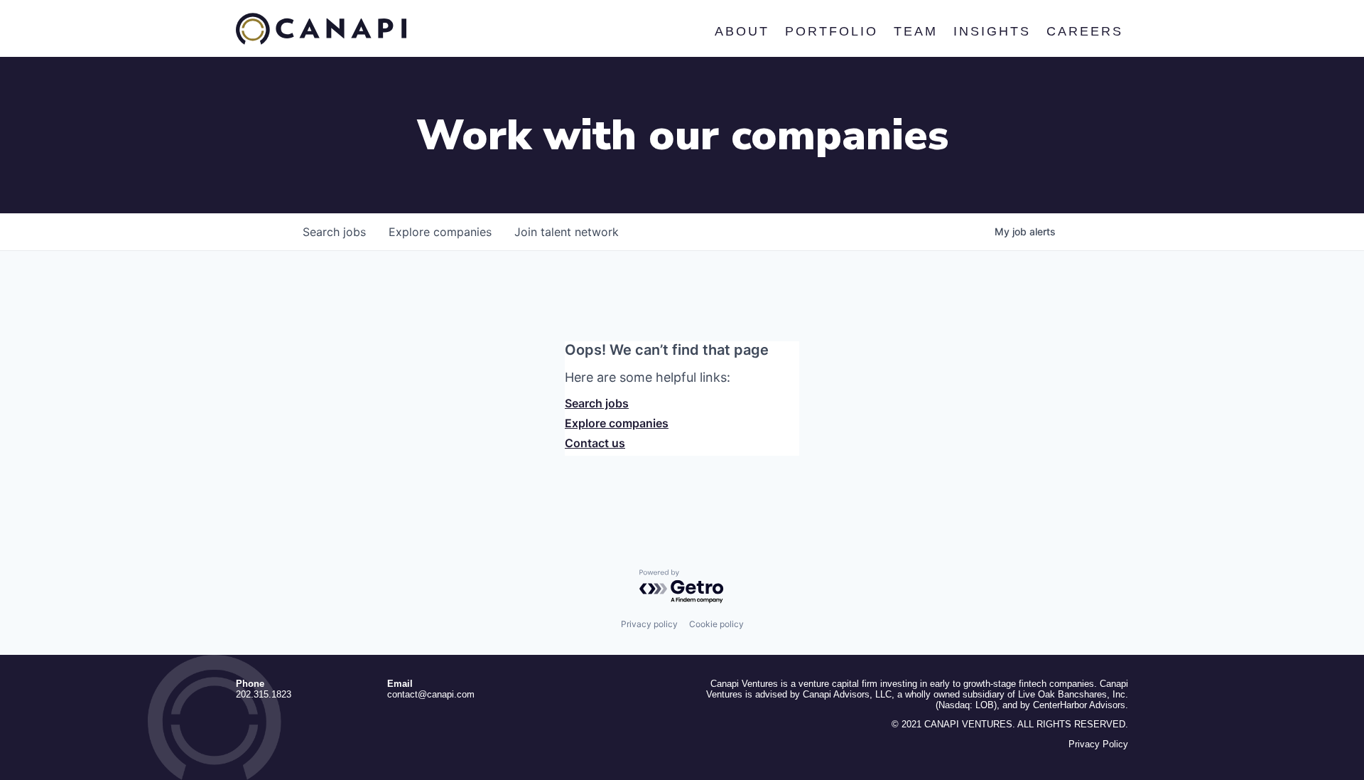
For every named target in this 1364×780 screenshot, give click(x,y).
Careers (1084, 31)
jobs (334, 232)
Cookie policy (716, 624)
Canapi (321, 29)
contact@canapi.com (431, 694)
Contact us (595, 443)
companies (440, 232)
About (741, 31)
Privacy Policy (1098, 744)
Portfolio (830, 31)
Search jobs (597, 403)
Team (915, 31)
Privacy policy (649, 624)
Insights (991, 31)
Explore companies (617, 423)
